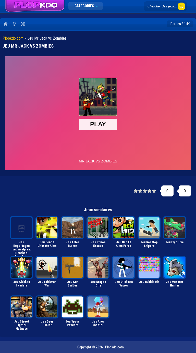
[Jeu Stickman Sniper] (123, 267)
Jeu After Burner (72, 244)
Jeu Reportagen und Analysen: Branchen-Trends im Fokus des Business (22, 247)
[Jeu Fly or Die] (174, 227)
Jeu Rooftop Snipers (149, 244)
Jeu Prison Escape (98, 244)
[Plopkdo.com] (35, 6)
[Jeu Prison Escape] (98, 227)
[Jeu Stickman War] (46, 267)
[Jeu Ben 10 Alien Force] (123, 227)
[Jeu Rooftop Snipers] (149, 227)
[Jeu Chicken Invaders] (21, 267)
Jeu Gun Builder (72, 283)
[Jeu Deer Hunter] (46, 306)
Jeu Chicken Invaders (21, 283)
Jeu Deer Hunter (47, 323)
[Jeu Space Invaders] (72, 306)
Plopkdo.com (13, 38)
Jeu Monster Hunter (174, 283)
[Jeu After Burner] (72, 227)
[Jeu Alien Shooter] (98, 306)
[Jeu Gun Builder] (72, 267)
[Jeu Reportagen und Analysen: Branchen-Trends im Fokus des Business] (21, 227)
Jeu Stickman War (47, 283)
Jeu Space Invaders (72, 323)
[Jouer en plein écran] (22, 24)
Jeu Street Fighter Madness (21, 325)
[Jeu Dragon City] (98, 267)
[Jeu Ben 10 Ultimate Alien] (46, 227)
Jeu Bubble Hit (149, 282)
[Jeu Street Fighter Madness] (21, 306)
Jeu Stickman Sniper (124, 283)
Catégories (85, 6)
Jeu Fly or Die (174, 242)
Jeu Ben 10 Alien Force (123, 244)
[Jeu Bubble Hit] (149, 267)
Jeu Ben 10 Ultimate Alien (47, 244)
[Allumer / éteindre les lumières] (14, 24)
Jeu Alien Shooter (98, 323)
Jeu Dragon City (98, 283)
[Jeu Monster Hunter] (174, 267)
